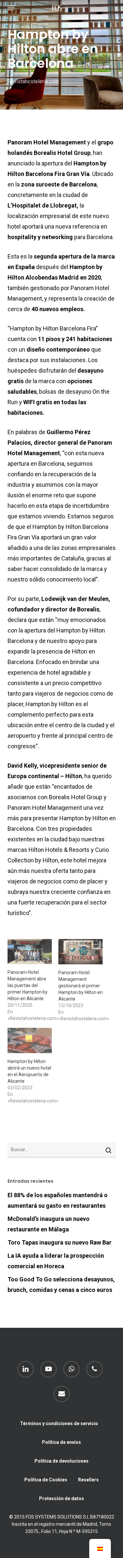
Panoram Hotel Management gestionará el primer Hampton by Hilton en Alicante (80, 986)
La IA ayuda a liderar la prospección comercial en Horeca (56, 1261)
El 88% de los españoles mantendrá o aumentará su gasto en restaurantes (58, 1200)
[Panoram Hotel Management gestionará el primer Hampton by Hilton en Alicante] (80, 951)
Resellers (88, 1479)
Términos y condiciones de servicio (59, 1423)
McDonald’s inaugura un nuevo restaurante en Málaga (49, 1224)
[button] (11, 8)
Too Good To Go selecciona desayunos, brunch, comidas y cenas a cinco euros (61, 1284)
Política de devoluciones (61, 1461)
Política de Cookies (45, 1479)
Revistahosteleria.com (33, 81)
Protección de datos (61, 1498)
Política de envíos (61, 1442)
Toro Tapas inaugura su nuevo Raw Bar (60, 1242)
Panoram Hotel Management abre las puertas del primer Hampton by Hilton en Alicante (28, 985)
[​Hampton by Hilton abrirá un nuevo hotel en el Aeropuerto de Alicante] (30, 1040)
